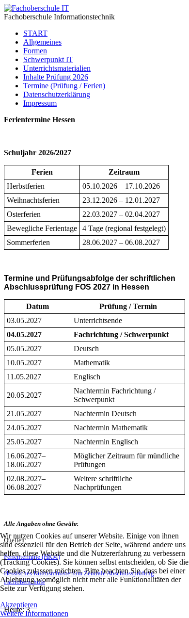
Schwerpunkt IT (48, 59)
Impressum (40, 103)
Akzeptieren (18, 605)
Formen (35, 51)
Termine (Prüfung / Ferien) (64, 85)
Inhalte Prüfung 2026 (55, 77)
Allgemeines (42, 42)
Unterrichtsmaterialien (57, 68)
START (35, 33)
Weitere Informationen (34, 613)
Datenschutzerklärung (56, 94)
